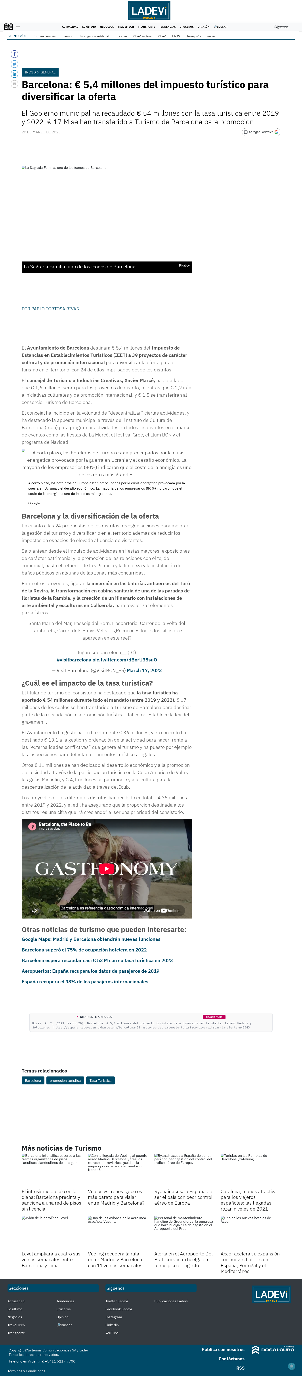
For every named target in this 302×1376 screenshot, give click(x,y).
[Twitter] (14, 64)
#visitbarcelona (74, 659)
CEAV (162, 36)
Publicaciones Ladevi (171, 1301)
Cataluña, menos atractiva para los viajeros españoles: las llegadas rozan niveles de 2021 (249, 1200)
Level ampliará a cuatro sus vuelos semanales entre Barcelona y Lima (51, 1259)
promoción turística (65, 1080)
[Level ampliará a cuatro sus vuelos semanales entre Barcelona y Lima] (51, 1233)
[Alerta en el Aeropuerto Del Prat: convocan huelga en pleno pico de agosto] (184, 1233)
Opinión (204, 26)
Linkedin (112, 1325)
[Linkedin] (14, 74)
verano (68, 36)
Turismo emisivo (45, 36)
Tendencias (167, 26)
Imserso (121, 36)
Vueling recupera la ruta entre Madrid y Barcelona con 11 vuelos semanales (115, 1259)
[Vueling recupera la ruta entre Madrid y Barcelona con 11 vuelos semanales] (118, 1233)
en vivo (212, 36)
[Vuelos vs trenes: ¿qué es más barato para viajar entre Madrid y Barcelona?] (118, 1170)
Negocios (107, 26)
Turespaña (194, 36)
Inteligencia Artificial (94, 36)
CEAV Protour (142, 36)
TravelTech (126, 26)
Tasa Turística (101, 1080)
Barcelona (33, 1080)
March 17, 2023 (144, 670)
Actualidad (70, 26)
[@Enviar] (14, 84)
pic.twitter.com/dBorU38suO (124, 659)
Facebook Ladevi (118, 1309)
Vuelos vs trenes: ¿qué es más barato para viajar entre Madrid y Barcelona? (116, 1197)
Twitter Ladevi (116, 1301)
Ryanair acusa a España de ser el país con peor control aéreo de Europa (183, 1197)
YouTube (112, 1333)
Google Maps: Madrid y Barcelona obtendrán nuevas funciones (91, 939)
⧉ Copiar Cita (214, 1017)
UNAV (176, 36)
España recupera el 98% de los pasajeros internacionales (85, 981)
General (47, 72)
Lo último (89, 26)
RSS (240, 1368)
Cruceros (187, 26)
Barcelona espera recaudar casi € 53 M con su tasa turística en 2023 (97, 960)
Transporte (146, 26)
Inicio (30, 72)
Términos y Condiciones (26, 1371)
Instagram (113, 1317)
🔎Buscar (220, 26)
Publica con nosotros (223, 1349)
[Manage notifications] (291, 1366)
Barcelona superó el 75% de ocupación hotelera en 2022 (84, 949)
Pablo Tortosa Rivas (55, 309)
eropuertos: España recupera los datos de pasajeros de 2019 (92, 971)
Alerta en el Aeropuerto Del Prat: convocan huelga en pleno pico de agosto (183, 1259)
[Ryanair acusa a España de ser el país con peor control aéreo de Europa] (184, 1170)
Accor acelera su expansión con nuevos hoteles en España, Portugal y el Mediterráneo (250, 1262)
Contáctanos (232, 1359)
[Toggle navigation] (17, 27)
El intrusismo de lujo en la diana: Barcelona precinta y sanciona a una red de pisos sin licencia (51, 1200)
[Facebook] (14, 54)
